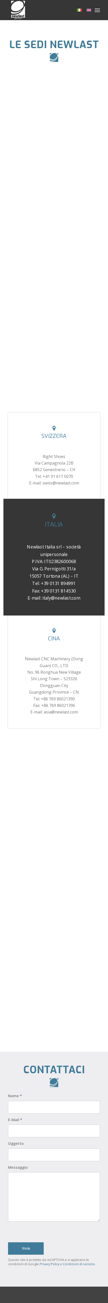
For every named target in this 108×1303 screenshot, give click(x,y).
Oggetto (16, 1143)
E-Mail (15, 1119)
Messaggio (18, 1167)
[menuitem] (97, 10)
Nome (15, 1095)
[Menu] (97, 10)
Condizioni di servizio (79, 1264)
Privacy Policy (49, 1264)
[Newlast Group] (44, 10)
